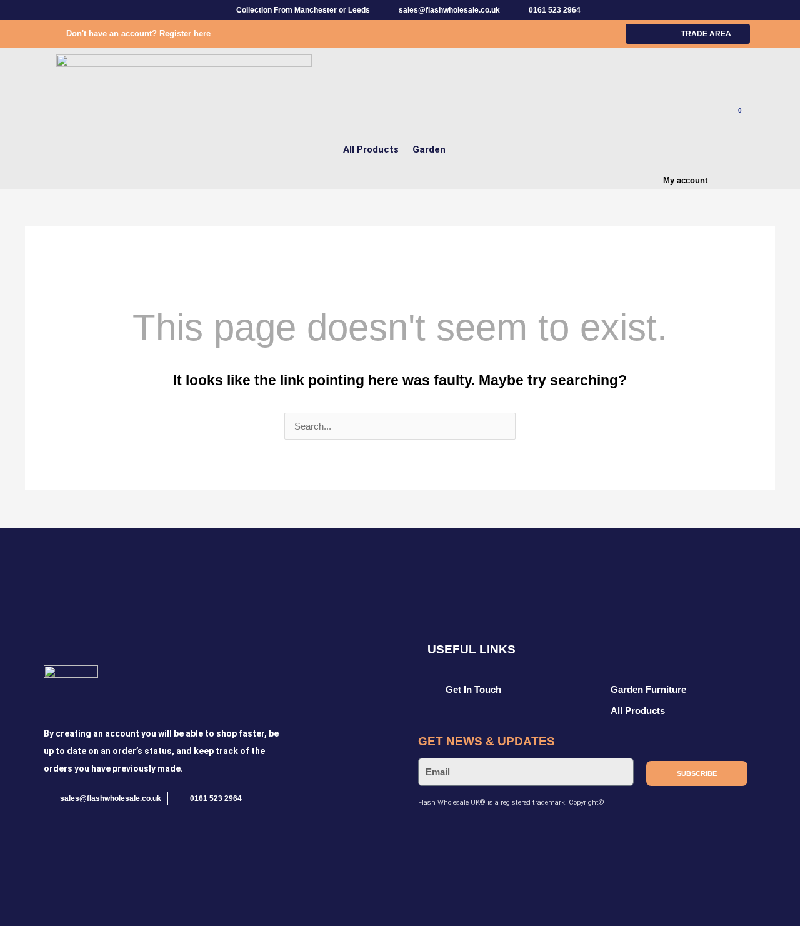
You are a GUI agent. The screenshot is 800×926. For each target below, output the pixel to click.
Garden (429, 149)
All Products (371, 149)
